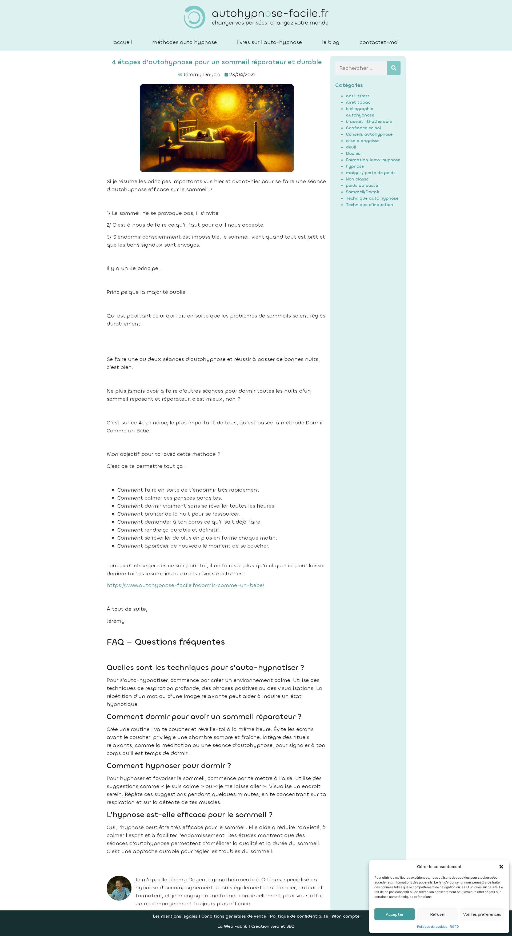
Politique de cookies (432, 927)
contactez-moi (379, 42)
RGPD (454, 927)
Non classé (357, 179)
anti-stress (358, 96)
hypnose (355, 166)
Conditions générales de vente (234, 916)
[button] (501, 866)
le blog (330, 42)
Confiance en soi (363, 128)
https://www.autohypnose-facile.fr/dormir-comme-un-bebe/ (185, 585)
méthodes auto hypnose (184, 42)
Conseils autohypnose (369, 134)
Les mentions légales (175, 916)
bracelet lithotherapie (369, 121)
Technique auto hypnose (372, 198)
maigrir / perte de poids (370, 172)
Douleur (354, 153)
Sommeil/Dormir (362, 192)
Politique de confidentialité (299, 916)
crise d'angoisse (362, 140)
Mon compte (345, 916)
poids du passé (362, 185)
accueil (123, 42)
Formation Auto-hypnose (373, 160)
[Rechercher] (394, 68)
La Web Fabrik (232, 926)
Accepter (394, 914)
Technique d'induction (369, 204)
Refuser (437, 914)
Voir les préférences (482, 914)
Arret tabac (358, 102)
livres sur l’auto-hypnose (269, 42)
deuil (351, 147)
